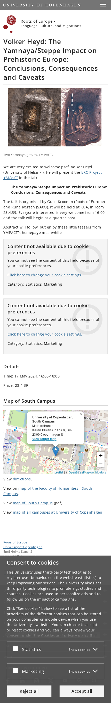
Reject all (29, 691)
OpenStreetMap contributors (87, 472)
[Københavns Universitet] (9, 24)
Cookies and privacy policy (65, 635)
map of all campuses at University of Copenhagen (57, 512)
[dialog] (55, 629)
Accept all (82, 691)
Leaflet (58, 472)
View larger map (44, 438)
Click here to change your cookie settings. (44, 275)
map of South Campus (33, 502)
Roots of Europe (15, 542)
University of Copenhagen (22, 547)
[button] (103, 4)
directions (22, 479)
